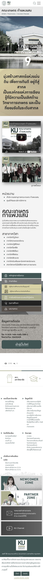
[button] (39, 180)
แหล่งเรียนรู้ (9, 404)
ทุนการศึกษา (13, 303)
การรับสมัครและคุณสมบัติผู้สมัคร (21, 297)
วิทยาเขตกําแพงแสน (33, 438)
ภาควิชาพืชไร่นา (12, 251)
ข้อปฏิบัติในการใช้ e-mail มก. (35, 423)
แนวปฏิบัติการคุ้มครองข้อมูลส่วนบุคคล (34, 416)
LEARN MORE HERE (21, 578)
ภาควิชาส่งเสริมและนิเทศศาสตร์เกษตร (21, 261)
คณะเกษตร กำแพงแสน (23, 14)
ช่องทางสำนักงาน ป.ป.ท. (13, 469)
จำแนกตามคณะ (12, 14)
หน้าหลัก (4, 14)
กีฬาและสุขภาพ (10, 408)
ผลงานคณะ (13, 308)
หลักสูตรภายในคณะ (16, 275)
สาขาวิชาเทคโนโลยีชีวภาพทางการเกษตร (21, 264)
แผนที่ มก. (8, 440)
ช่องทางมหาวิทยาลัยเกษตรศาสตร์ (11, 464)
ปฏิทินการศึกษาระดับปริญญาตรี (19, 286)
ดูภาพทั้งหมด (36, 185)
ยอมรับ (25, 573)
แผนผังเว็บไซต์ (10, 443)
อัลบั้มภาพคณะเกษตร (18, 160)
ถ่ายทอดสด (30, 426)
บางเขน (29, 436)
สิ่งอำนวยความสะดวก (12, 406)
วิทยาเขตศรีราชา (32, 445)
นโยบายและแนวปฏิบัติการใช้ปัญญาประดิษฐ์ (34, 402)
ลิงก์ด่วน (8, 438)
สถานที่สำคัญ (9, 401)
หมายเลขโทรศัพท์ (11, 436)
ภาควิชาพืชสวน (12, 254)
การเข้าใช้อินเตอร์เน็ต (33, 419)
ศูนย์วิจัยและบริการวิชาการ (16, 200)
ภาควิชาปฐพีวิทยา (13, 244)
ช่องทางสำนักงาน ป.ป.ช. (13, 467)
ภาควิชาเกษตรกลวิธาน (15, 240)
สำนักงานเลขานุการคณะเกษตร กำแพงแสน (23, 197)
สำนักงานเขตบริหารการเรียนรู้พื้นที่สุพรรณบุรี (34, 448)
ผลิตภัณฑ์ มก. (10, 410)
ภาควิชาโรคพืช (12, 247)
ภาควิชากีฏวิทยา (13, 237)
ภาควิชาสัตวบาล (13, 258)
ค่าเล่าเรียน (13, 281)
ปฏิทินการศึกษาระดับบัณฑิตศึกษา (20, 291)
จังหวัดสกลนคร (35, 442)
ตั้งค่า (17, 573)
